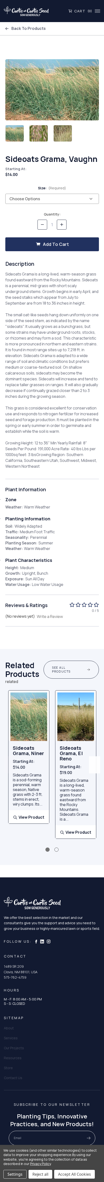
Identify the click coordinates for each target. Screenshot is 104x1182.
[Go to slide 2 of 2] (56, 850)
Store (8, 1067)
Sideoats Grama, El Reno (71, 753)
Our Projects (14, 1048)
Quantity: (52, 214)
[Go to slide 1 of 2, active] (47, 850)
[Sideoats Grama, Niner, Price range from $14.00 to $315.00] (28, 716)
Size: (52, 188)
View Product (31, 817)
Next (94, 764)
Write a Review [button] (50, 616)
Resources (13, 1058)
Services (11, 1038)
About (9, 1028)
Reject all (40, 1174)
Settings (14, 1174)
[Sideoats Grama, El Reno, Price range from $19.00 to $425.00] (75, 716)
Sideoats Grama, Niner (28, 750)
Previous (9, 764)
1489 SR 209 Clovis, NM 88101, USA (20, 969)
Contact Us (13, 1077)
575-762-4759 (15, 977)
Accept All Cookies (74, 1174)
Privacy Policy (40, 1163)
